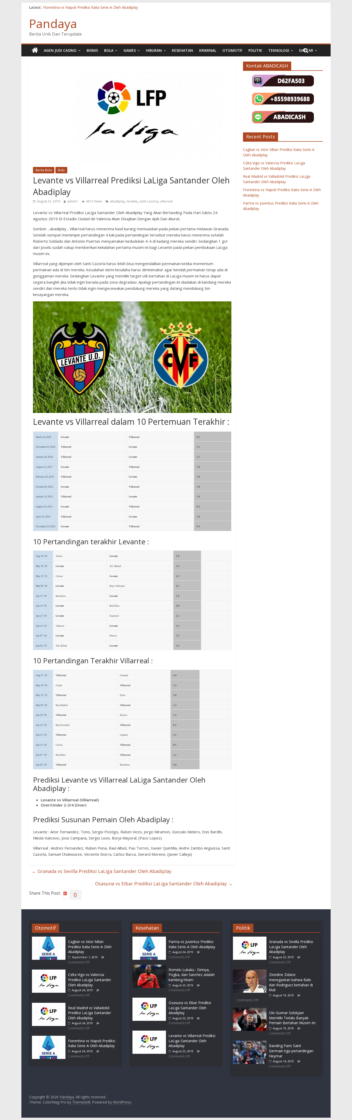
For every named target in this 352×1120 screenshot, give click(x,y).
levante (132, 201)
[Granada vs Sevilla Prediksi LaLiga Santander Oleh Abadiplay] (249, 939)
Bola (108, 50)
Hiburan (154, 50)
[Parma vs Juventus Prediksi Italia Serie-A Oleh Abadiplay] (149, 939)
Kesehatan (182, 50)
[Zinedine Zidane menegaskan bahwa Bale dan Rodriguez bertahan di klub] (249, 972)
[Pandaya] (35, 50)
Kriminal (207, 50)
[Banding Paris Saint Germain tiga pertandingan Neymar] (249, 1043)
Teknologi (278, 50)
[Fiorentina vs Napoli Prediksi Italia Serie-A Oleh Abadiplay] (48, 1038)
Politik (255, 50)
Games (129, 50)
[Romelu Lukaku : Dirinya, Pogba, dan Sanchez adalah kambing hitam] (149, 967)
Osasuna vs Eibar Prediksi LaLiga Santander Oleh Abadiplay (164, 883)
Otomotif (232, 50)
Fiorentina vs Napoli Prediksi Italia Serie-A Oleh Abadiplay (90, 7)
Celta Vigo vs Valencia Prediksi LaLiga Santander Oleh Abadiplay (89, 979)
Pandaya (53, 23)
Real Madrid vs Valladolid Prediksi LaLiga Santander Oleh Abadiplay (89, 1012)
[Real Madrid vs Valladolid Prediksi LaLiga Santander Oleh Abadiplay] (48, 1005)
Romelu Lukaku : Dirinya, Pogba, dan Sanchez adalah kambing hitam (192, 974)
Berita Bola (44, 170)
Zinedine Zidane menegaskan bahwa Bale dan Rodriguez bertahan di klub (291, 982)
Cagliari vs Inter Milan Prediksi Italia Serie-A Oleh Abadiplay (90, 946)
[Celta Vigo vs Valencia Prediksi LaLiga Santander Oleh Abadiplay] (48, 972)
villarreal (166, 201)
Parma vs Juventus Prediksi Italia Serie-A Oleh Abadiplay (192, 944)
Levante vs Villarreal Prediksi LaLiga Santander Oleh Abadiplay (192, 1040)
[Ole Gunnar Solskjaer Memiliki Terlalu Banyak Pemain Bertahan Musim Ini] (249, 1010)
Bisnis (92, 50)
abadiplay (117, 201)
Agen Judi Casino (60, 50)
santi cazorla (148, 201)
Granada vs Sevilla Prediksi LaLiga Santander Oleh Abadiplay (101, 871)
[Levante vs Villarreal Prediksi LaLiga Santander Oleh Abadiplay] (149, 1033)
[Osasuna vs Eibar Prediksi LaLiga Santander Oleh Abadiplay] (149, 1000)
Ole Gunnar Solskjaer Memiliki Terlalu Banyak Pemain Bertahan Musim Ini (292, 1017)
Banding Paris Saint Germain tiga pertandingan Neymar (291, 1050)
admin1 (72, 201)
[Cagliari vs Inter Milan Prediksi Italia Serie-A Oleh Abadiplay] (48, 939)
